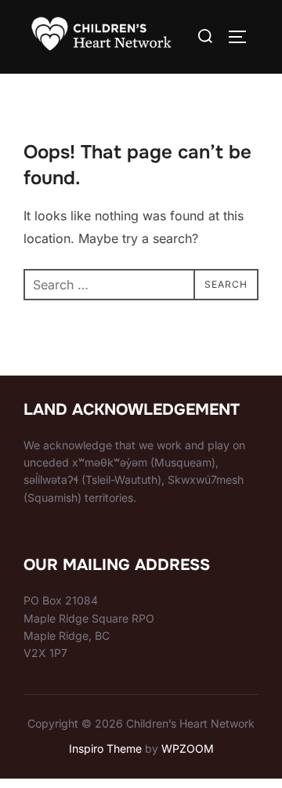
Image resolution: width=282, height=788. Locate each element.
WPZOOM (187, 748)
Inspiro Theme (105, 748)
